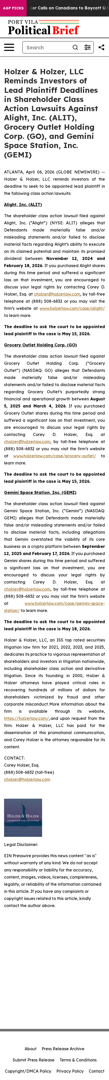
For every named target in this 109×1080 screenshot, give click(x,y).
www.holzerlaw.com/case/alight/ (72, 308)
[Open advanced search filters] (87, 47)
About (31, 1048)
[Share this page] (101, 47)
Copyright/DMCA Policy (28, 1071)
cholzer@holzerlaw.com (57, 294)
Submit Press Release (34, 1059)
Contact (96, 1071)
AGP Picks (13, 8)
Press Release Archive (63, 1048)
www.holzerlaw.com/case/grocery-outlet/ (54, 455)
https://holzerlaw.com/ (26, 718)
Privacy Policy (70, 1071)
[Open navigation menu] (9, 47)
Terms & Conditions (78, 1059)
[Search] (75, 47)
